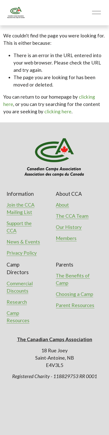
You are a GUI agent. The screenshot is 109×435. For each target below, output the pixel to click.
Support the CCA (19, 226)
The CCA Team (72, 216)
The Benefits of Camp (73, 279)
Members (66, 238)
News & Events (23, 242)
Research (17, 302)
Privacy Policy (22, 253)
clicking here (57, 111)
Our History (69, 227)
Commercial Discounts (20, 287)
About (62, 205)
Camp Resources (18, 316)
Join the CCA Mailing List (20, 208)
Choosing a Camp (74, 294)
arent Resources (76, 305)
